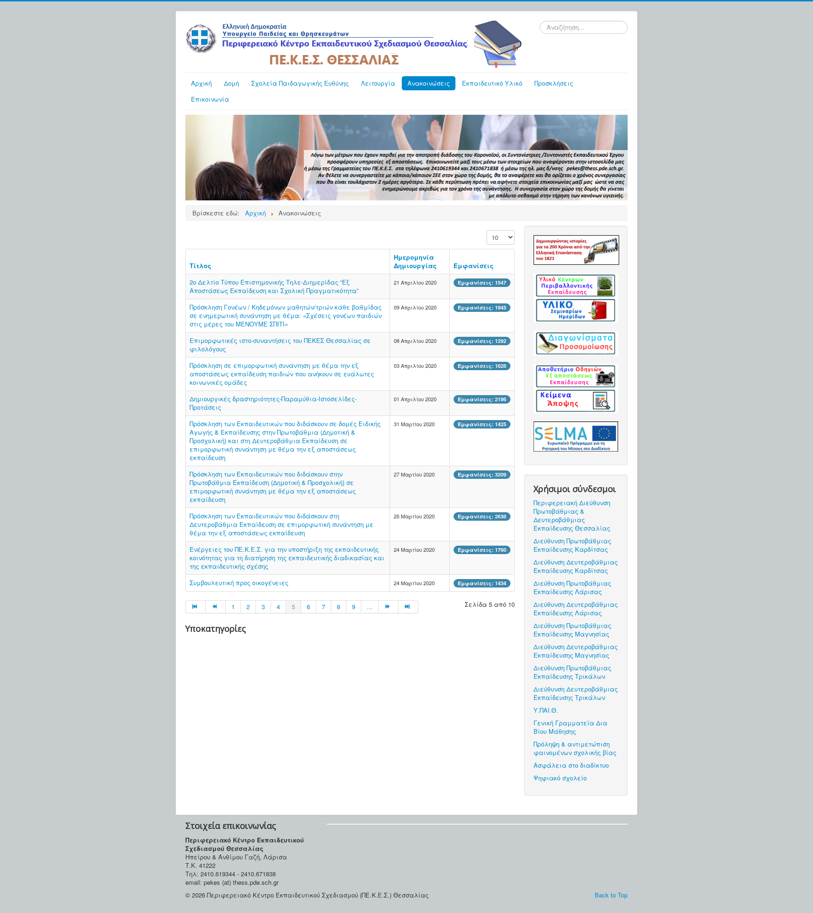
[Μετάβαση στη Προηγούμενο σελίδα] (215, 606)
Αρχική (201, 83)
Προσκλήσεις (553, 83)
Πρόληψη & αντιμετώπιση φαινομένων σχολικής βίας (575, 748)
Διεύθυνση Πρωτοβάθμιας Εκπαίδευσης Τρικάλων (572, 672)
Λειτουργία (378, 83)
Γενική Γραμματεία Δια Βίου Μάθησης (570, 727)
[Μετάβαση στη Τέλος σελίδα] (408, 606)
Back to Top (611, 894)
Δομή (231, 83)
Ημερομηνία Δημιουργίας (415, 261)
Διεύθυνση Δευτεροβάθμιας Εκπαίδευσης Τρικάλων (576, 693)
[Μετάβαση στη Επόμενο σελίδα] (389, 606)
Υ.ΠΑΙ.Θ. (546, 710)
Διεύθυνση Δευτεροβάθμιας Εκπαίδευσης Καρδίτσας (576, 566)
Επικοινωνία (210, 99)
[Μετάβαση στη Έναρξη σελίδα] (195, 606)
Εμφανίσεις (474, 265)
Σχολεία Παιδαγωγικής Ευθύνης (300, 83)
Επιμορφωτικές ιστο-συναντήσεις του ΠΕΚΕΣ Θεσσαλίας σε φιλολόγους (280, 344)
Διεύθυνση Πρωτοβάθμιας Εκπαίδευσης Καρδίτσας (572, 545)
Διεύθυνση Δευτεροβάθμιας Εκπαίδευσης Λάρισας (576, 608)
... (370, 606)
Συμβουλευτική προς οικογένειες (239, 582)
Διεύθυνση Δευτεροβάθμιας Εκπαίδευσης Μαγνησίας (576, 650)
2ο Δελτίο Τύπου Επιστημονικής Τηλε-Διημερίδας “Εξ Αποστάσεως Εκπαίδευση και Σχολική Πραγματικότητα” (274, 286)
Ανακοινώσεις (428, 83)
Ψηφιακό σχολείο (560, 777)
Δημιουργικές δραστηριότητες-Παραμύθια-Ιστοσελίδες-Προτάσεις (273, 403)
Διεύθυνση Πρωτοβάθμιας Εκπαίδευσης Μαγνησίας (572, 629)
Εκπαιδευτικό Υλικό (492, 83)
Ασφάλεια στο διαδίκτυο (571, 765)
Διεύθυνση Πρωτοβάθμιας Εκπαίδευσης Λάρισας (572, 587)
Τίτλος (200, 265)
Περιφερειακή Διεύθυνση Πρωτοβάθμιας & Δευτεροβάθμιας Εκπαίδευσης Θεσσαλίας (572, 515)
